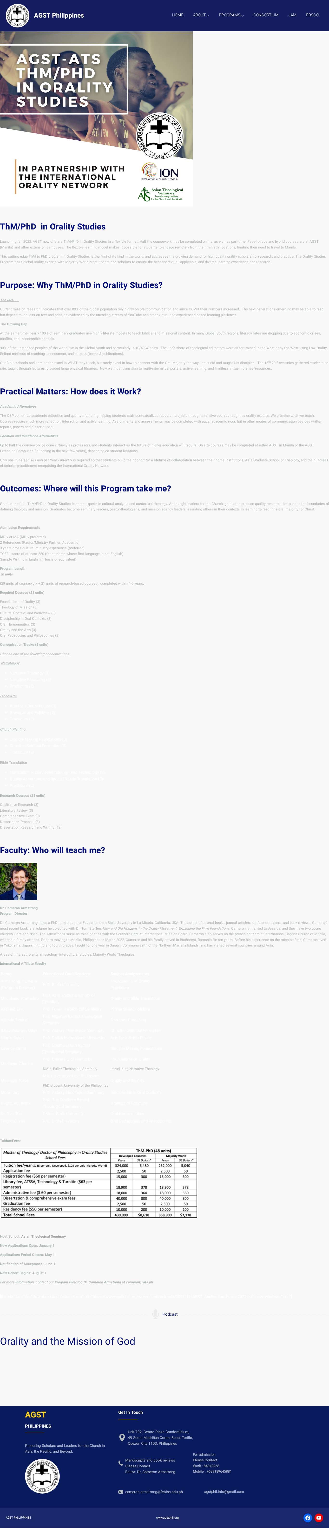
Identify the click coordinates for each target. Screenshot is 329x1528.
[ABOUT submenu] (208, 15)
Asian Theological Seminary (43, 1236)
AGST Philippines (59, 15)
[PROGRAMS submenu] (242, 15)
